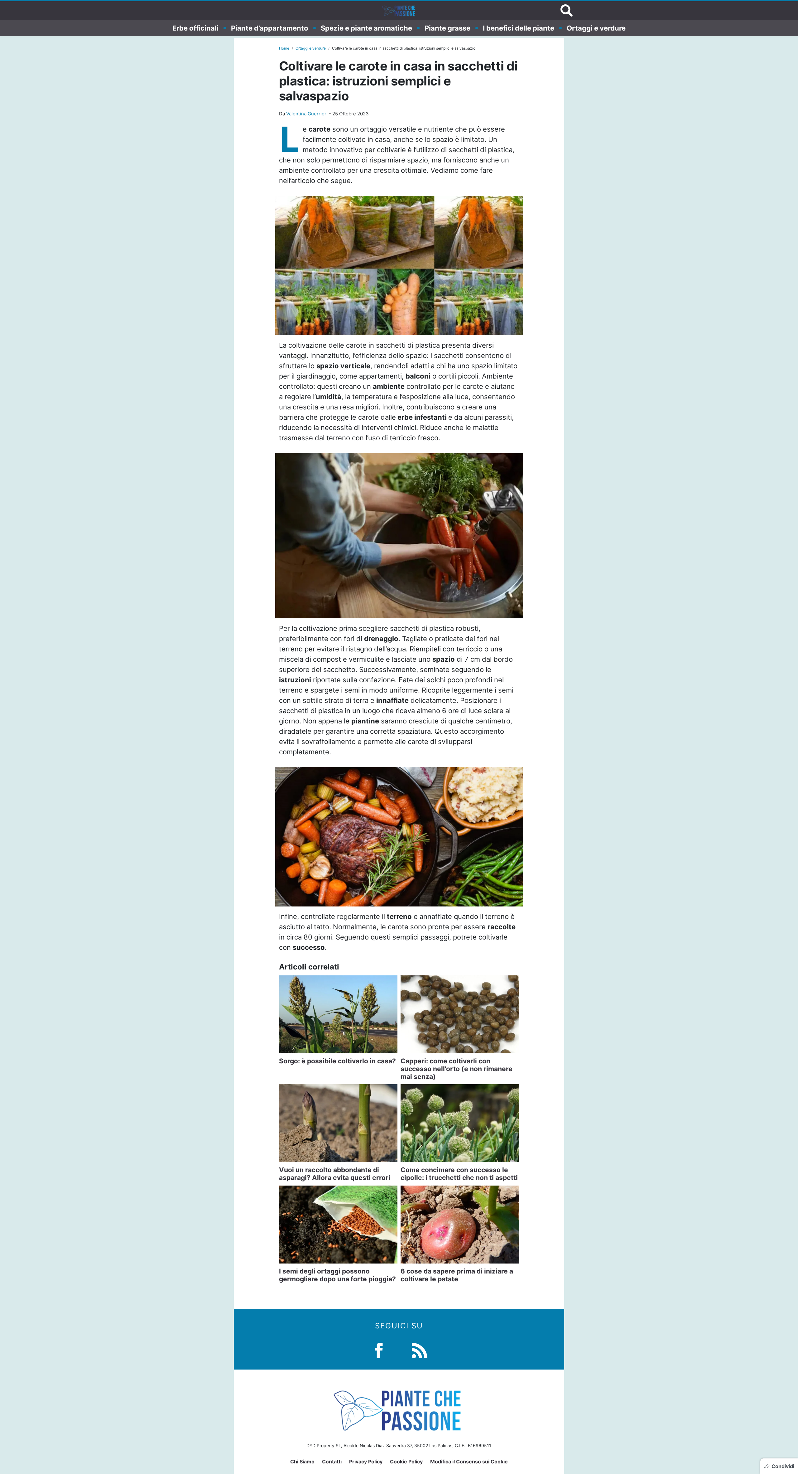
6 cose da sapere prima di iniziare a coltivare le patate (457, 1275)
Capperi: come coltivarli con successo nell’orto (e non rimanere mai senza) (456, 1068)
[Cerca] (566, 10)
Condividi (783, 1466)
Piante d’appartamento (269, 28)
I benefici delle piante (518, 28)
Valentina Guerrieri (307, 114)
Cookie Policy (406, 1461)
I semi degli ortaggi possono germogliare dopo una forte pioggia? (337, 1275)
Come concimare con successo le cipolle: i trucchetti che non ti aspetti (459, 1174)
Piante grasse (447, 28)
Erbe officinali (195, 28)
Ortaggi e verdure (596, 28)
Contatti (332, 1461)
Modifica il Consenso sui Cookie (469, 1461)
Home (284, 48)
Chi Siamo (302, 1461)
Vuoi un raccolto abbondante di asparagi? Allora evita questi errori (334, 1174)
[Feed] (419, 1350)
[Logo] (399, 10)
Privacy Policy (365, 1461)
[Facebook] (379, 1350)
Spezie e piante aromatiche (366, 28)
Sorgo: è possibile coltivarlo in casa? (337, 1061)
